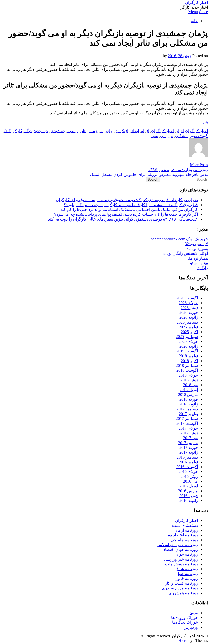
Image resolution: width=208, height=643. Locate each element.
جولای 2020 (188, 341)
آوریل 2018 (189, 389)
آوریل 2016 (189, 486)
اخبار (180, 131)
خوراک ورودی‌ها (184, 617)
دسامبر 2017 (187, 409)
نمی (154, 135)
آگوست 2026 (187, 298)
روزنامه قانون (186, 578)
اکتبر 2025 (189, 332)
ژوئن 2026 (189, 308)
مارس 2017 (188, 443)
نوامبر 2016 (188, 462)
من (170, 135)
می (163, 135)
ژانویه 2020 (188, 346)
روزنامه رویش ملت (181, 564)
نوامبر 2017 (188, 414)
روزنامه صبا (188, 573)
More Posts (199, 165)
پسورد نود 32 (197, 248)
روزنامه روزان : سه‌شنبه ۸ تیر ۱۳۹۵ (178, 169)
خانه (194, 21)
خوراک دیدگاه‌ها (185, 622)
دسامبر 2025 (187, 322)
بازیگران (122, 131)
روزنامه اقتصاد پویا (182, 535)
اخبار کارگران (196, 2)
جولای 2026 (188, 303)
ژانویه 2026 (188, 317)
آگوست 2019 (187, 351)
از (147, 131)
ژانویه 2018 (188, 404)
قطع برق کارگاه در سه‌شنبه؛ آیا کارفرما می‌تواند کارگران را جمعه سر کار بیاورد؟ (131, 204)
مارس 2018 (188, 394)
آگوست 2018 (187, 370)
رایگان (202, 268)
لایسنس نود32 (196, 244)
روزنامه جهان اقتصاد (180, 549)
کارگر (17, 131)
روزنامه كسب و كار (181, 583)
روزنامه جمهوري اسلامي (177, 545)
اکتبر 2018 (189, 361)
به (102, 131)
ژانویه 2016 (188, 500)
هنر (205, 122)
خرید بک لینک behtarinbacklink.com (179, 239)
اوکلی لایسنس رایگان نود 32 (185, 253)
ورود (194, 613)
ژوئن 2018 (189, 380)
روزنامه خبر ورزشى (181, 559)
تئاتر (83, 131)
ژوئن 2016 (189, 476)
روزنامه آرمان (186, 530)
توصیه (72, 131)
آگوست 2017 (187, 423)
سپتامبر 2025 (187, 336)
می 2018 (190, 385)
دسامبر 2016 (187, 457)
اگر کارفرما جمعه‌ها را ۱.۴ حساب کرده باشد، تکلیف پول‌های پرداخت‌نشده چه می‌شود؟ (126, 214)
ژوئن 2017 (189, 433)
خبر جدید (41, 131)
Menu (193, 12)
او (142, 131)
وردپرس (191, 627)
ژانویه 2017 (188, 452)
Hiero (182, 640)
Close (203, 12)
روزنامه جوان (186, 554)
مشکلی (181, 135)
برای (109, 131)
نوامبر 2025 (188, 327)
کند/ (7, 131)
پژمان (93, 131)
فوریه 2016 (188, 496)
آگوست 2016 (187, 467)
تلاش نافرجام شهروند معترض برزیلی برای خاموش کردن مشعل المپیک (149, 174)
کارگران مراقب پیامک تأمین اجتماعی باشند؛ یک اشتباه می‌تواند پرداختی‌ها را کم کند (129, 209)
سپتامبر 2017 (187, 418)
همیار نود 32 (198, 258)
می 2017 (190, 438)
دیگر (28, 131)
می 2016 (190, 481)
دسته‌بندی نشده (185, 525)
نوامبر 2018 (188, 356)
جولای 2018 (188, 375)
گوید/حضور (199, 135)
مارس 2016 (188, 491)
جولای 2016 (188, 471)
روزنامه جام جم (184, 540)
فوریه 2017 (188, 447)
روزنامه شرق (186, 569)
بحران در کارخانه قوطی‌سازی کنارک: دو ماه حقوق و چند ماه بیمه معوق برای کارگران (127, 200)
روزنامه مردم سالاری (180, 588)
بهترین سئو (199, 263)
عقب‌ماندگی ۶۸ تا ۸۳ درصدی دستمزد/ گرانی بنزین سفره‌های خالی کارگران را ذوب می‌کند (123, 219)
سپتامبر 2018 (187, 365)
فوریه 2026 (188, 312)
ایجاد (135, 131)
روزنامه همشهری (183, 593)
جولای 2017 (188, 428)
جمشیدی (57, 131)
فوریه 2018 (188, 399)
